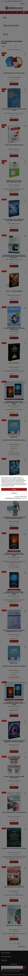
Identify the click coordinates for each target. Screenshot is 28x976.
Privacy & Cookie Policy (21, 496)
